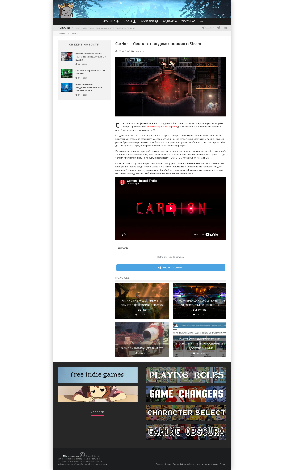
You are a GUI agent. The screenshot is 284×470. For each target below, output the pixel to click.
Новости (64, 27)
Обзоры (191, 464)
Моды (128, 21)
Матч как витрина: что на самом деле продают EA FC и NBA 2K (107, 28)
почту (104, 464)
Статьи (176, 464)
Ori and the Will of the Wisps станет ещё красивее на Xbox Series (142, 305)
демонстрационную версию (162, 126)
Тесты (186, 21)
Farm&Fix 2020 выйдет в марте (142, 348)
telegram (91, 464)
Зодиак (168, 21)
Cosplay (214, 464)
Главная (61, 33)
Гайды (183, 464)
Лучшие (109, 21)
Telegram (209, 28)
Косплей (148, 21)
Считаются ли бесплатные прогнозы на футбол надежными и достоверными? (200, 343)
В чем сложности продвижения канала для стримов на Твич (88, 87)
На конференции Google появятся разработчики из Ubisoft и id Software (200, 305)
